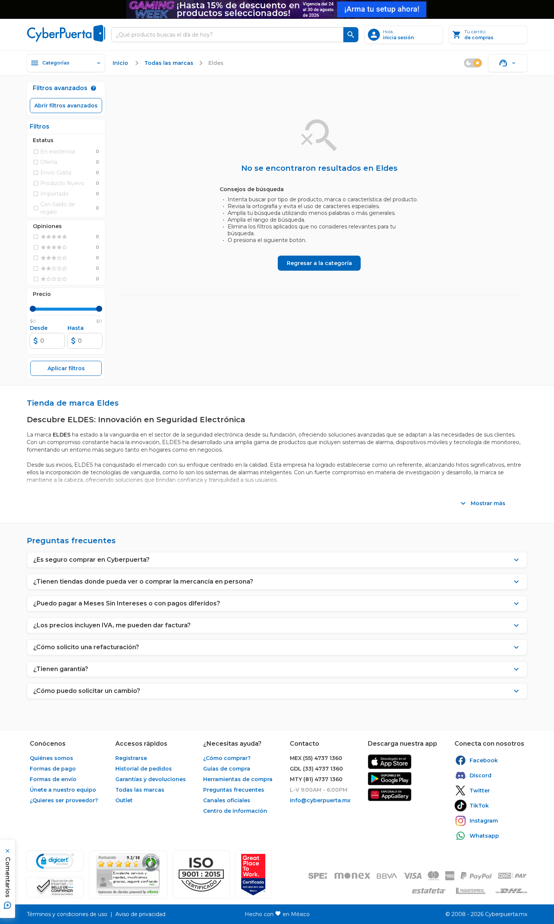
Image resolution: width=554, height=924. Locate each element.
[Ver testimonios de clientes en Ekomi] (128, 874)
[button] (201, 874)
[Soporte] (507, 63)
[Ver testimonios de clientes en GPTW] (253, 874)
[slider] (33, 309)
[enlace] (390, 761)
